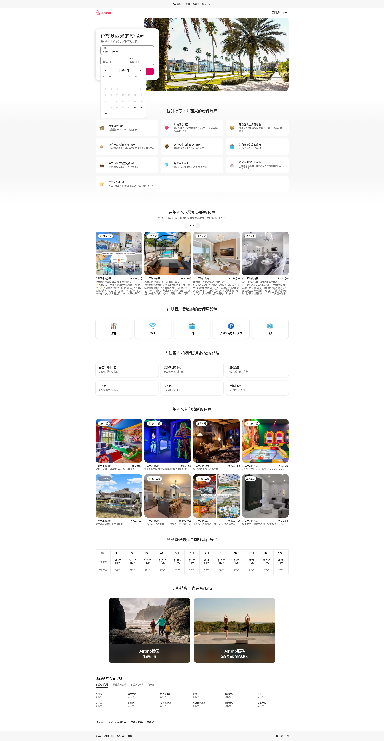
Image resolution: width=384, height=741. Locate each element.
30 (105, 113)
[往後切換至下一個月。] (140, 71)
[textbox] (114, 62)
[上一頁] (186, 225)
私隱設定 (121, 736)
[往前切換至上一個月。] (106, 71)
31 (111, 113)
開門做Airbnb (279, 12)
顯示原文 (206, 4)
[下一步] (197, 225)
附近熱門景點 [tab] (137, 684)
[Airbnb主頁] (103, 12)
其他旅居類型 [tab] (119, 684)
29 (141, 107)
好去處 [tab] (151, 684)
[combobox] (127, 51)
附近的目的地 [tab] (102, 684)
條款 (130, 736)
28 (135, 107)
